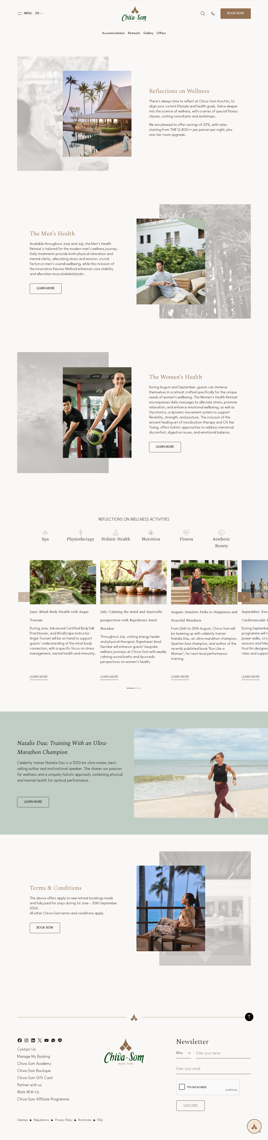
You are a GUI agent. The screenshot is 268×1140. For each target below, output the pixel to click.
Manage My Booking (33, 1057)
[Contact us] (212, 13)
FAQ (100, 1120)
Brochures (84, 1120)
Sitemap (22, 1120)
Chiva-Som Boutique (34, 1071)
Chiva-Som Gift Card (34, 1078)
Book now (235, 13)
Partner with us (29, 1085)
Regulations (41, 1120)
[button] (24, 13)
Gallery (148, 33)
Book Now (45, 927)
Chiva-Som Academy (34, 1064)
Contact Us (26, 1049)
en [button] (37, 13)
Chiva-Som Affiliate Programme (43, 1099)
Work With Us (28, 1092)
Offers (161, 33)
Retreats (134, 33)
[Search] (202, 13)
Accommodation (113, 33)
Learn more (46, 288)
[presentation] (24, 597)
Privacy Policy (63, 1120)
